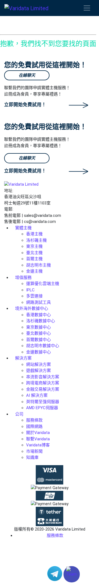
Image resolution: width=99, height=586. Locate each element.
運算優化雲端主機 (42, 283)
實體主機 (23, 227)
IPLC (30, 289)
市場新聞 (34, 451)
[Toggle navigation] (87, 8)
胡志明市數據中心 (42, 345)
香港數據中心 (38, 314)
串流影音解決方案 (42, 376)
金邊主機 (34, 271)
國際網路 (34, 426)
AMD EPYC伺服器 (42, 407)
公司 (19, 414)
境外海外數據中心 (31, 308)
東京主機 (34, 246)
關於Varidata (38, 432)
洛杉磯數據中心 (40, 320)
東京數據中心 (38, 327)
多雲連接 (34, 296)
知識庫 (32, 457)
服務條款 (34, 420)
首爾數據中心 (38, 339)
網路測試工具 (38, 302)
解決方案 (23, 358)
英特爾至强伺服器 (42, 401)
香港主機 (34, 233)
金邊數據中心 (38, 352)
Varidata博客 (38, 445)
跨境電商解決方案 (42, 382)
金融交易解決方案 (42, 389)
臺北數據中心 (38, 333)
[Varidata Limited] (26, 8)
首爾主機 (34, 258)
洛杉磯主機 (36, 240)
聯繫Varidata (38, 438)
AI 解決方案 (37, 395)
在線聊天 (27, 75)
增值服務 (23, 277)
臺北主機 (34, 252)
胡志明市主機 (38, 265)
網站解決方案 (38, 364)
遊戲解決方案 (38, 370)
